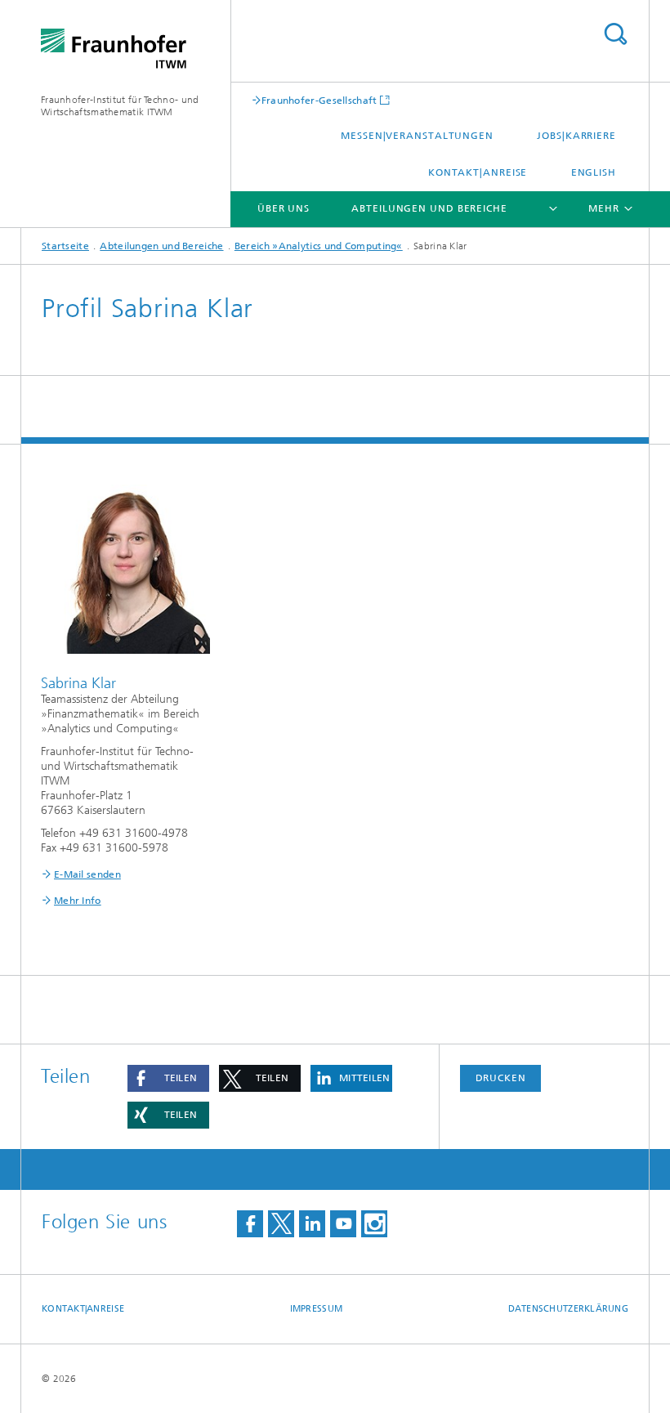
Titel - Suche (615, 33)
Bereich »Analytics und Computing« (318, 246)
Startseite (65, 246)
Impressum (316, 1308)
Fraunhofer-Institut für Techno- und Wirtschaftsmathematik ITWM (120, 106)
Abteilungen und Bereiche (429, 208)
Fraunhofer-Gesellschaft (319, 100)
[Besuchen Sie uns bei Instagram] (374, 1223)
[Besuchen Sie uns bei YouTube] (343, 1223)
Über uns (283, 208)
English (593, 172)
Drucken (501, 1078)
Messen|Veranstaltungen (417, 135)
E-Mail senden (87, 874)
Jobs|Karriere (576, 135)
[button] (168, 1078)
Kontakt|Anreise (478, 172)
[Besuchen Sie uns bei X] (281, 1223)
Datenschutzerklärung (568, 1308)
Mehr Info (77, 900)
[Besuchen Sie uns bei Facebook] (250, 1223)
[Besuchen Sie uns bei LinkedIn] (312, 1223)
